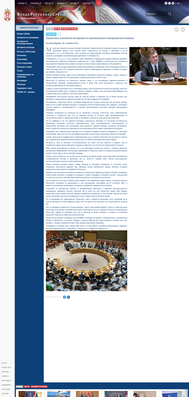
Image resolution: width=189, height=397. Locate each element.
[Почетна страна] (7, 14)
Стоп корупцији (24, 63)
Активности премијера (28, 38)
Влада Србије (23, 34)
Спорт (20, 71)
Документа (6, 380)
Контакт (5, 393)
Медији (50, 29)
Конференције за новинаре (25, 76)
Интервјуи (22, 81)
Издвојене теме (24, 88)
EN (178, 3)
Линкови (21, 84)
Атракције (6, 389)
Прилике (5, 372)
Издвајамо (6, 385)
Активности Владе (25, 47)
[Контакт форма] (99, 3)
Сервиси (5, 376)
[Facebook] (169, 3)
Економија (22, 59)
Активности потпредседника (25, 42)
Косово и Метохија (26, 52)
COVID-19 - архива (26, 92)
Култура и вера (24, 67)
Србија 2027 (6, 367)
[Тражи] (170, 13)
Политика (21, 56)
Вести (4, 363)
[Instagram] (173, 3)
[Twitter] (166, 3)
